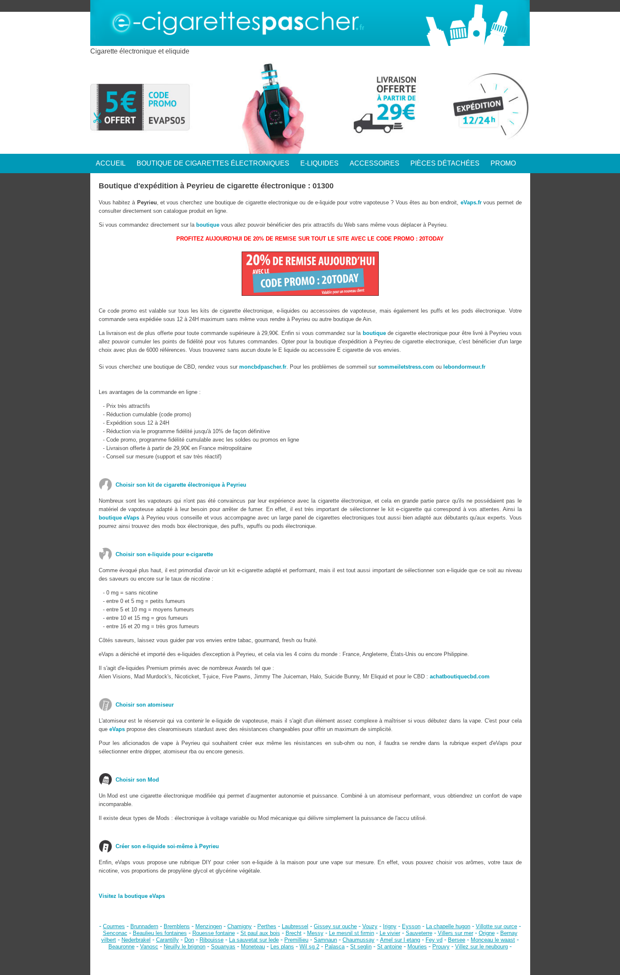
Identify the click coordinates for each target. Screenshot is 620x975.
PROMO (503, 163)
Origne (487, 933)
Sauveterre (419, 933)
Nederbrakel (136, 940)
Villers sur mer (455, 933)
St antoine (389, 946)
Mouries (417, 946)
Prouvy (441, 946)
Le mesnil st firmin (351, 933)
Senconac (115, 933)
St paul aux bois (260, 933)
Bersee (456, 940)
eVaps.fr (471, 202)
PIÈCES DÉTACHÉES (445, 163)
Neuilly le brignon (184, 946)
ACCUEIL (111, 163)
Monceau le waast (493, 940)
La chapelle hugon (448, 926)
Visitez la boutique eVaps (132, 896)
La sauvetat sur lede (254, 940)
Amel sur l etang (400, 940)
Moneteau (253, 946)
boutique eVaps (119, 517)
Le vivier (390, 933)
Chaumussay (358, 940)
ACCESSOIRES (374, 163)
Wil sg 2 (309, 946)
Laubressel (295, 926)
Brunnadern (144, 926)
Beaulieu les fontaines (160, 933)
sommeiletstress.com (406, 367)
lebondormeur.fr (464, 367)
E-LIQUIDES (319, 163)
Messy (315, 933)
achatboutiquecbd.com (460, 676)
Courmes (114, 926)
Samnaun (325, 940)
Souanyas (223, 946)
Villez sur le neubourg (481, 946)
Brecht (294, 933)
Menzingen (208, 926)
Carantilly (167, 940)
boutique (207, 225)
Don (189, 940)
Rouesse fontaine (213, 933)
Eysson (411, 926)
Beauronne (121, 946)
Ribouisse (211, 940)
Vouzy (369, 926)
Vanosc (149, 946)
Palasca (335, 946)
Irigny (389, 926)
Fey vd (434, 940)
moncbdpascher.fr (262, 367)
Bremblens (177, 926)
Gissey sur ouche (335, 926)
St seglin (361, 946)
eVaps (117, 729)
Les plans (282, 946)
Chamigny (239, 926)
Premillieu (296, 940)
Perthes (266, 926)
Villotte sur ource (496, 926)
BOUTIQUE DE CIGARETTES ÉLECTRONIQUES (213, 163)
